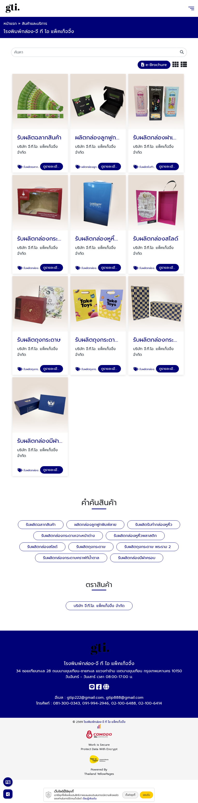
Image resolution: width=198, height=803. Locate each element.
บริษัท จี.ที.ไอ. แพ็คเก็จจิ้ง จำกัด (99, 606)
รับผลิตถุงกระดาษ (91, 547)
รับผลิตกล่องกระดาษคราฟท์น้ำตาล (71, 558)
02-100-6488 (123, 703)
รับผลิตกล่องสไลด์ (42, 547)
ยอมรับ (146, 795)
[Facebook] (99, 688)
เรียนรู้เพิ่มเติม (90, 798)
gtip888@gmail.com (124, 697)
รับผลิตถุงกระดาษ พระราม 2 (147, 547)
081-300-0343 (66, 703)
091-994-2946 (95, 703)
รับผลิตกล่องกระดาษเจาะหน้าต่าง (68, 536)
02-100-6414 (150, 703)
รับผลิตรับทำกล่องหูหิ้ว (153, 525)
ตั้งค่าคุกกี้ (130, 795)
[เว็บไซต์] (106, 688)
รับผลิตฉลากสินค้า (41, 525)
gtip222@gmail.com (85, 697)
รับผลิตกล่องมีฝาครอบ (136, 558)
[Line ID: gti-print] (92, 688)
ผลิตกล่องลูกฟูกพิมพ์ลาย (95, 525)
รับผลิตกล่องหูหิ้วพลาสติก (135, 536)
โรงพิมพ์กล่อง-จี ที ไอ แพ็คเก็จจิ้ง (104, 722)
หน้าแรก (10, 23)
